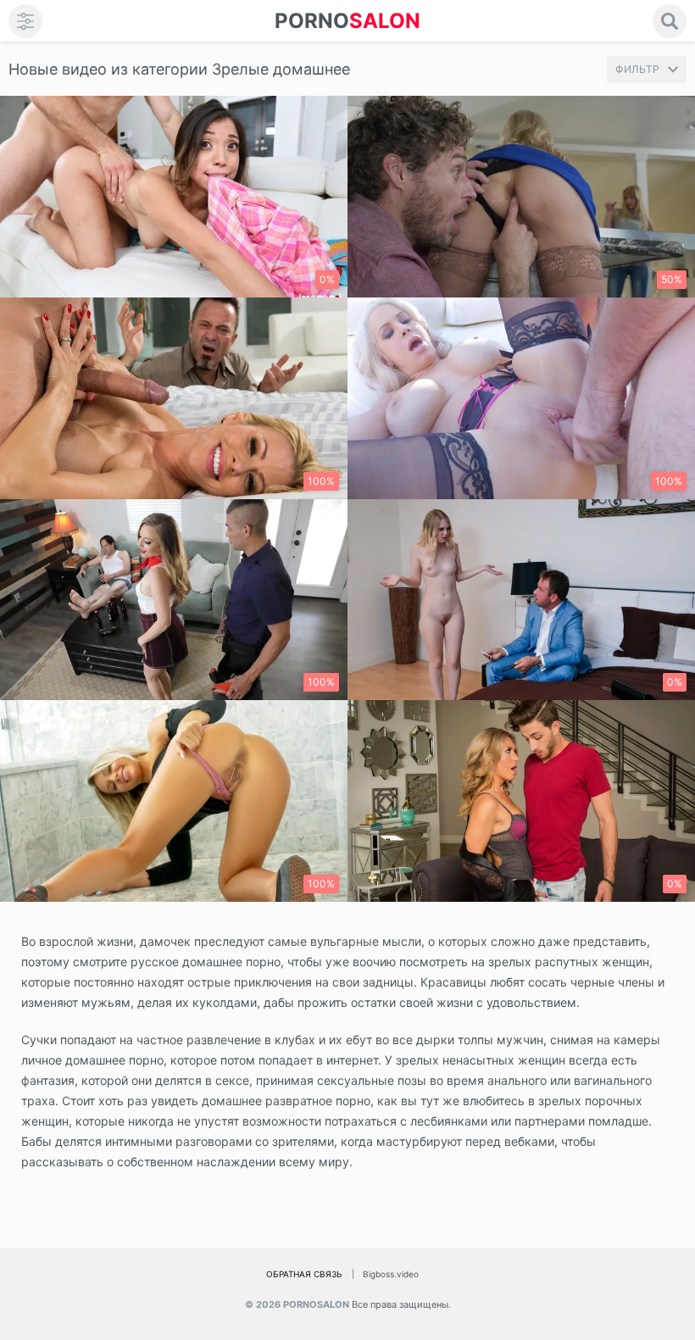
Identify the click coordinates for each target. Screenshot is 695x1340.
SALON (347, 21)
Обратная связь (304, 1274)
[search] (670, 21)
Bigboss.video (391, 1274)
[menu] (25, 21)
